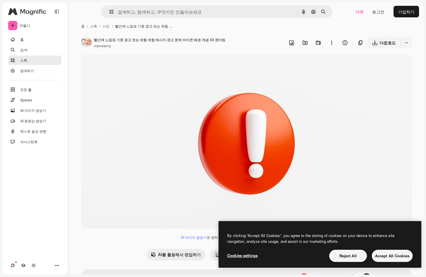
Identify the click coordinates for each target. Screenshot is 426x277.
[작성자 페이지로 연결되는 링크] (86, 42)
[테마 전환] (33, 265)
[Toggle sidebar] (56, 11)
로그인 (378, 11)
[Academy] (23, 265)
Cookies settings (242, 255)
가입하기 (406, 11)
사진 (106, 25)
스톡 (93, 25)
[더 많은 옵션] (331, 42)
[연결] (12, 265)
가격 (359, 11)
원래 (114, 65)
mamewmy (102, 45)
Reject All (348, 255)
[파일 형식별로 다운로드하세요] (406, 42)
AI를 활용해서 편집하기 (179, 254)
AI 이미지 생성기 (194, 237)
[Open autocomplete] (109, 12)
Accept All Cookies (392, 255)
